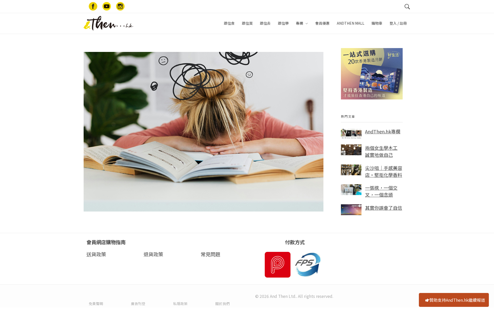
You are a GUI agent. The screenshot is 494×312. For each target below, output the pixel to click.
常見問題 (210, 254)
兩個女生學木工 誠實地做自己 (381, 151)
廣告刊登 (138, 303)
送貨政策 (96, 254)
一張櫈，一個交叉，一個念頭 (381, 191)
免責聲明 (96, 303)
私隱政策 (180, 303)
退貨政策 (153, 254)
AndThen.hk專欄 (382, 131)
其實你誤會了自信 (383, 207)
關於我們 (222, 303)
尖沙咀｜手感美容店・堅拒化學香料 (383, 171)
